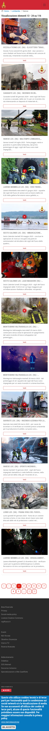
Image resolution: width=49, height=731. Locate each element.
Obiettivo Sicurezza (9, 639)
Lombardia (16, 11)
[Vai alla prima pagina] (4, 586)
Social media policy (9, 614)
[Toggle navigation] (44, 5)
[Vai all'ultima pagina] (34, 591)
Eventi (3, 632)
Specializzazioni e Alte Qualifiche (14, 672)
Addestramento (7, 657)
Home (6, 11)
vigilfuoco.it (5, 622)
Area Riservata (7, 607)
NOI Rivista (5, 636)
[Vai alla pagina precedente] (9, 586)
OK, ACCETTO (8, 727)
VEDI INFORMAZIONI (10, 722)
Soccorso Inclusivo (8, 668)
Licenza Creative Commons (12, 618)
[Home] (3, 4)
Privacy (4, 611)
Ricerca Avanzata (8, 647)
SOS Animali (6, 664)
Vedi (24, 60)
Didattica (4, 661)
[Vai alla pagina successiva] (29, 591)
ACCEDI (7, 690)
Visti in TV (5, 643)
